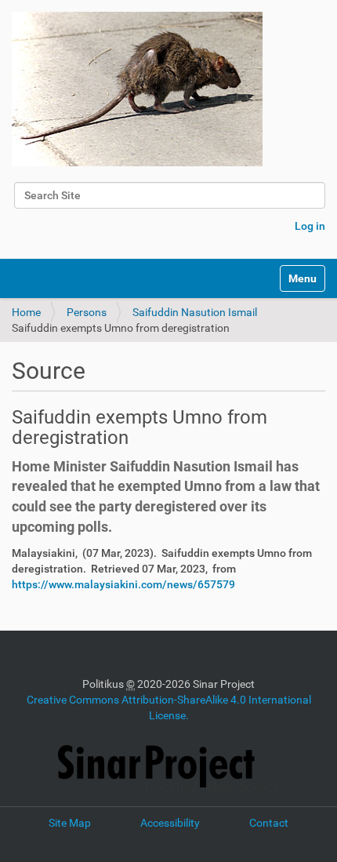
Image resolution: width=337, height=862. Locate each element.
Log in (310, 226)
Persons (87, 312)
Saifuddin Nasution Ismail (194, 312)
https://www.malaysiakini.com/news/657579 (123, 584)
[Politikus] (137, 89)
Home (26, 312)
